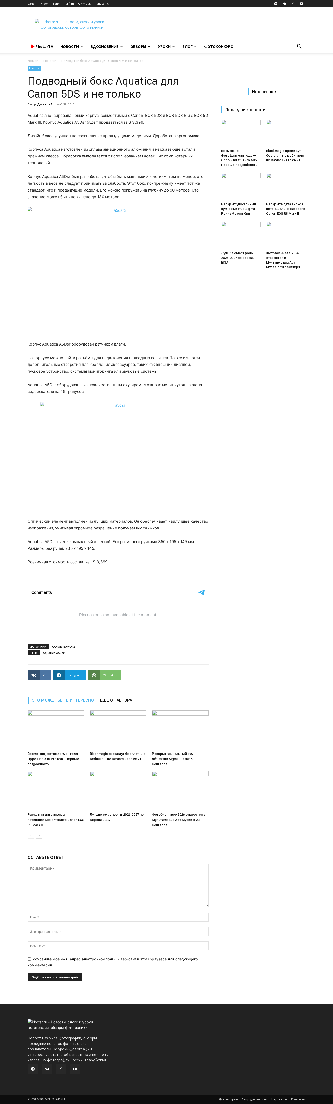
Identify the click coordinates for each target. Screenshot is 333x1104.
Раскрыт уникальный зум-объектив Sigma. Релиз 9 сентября (173, 759)
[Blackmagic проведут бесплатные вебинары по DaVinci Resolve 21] (118, 729)
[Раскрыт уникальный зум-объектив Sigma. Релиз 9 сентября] (180, 729)
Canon (32, 3)
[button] (299, 46)
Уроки (164, 46)
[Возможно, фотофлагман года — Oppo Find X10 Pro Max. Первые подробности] (56, 729)
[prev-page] (31, 835)
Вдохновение (105, 46)
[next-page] (39, 835)
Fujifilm (69, 3)
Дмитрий (45, 104)
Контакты (298, 1099)
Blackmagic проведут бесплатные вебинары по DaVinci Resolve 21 (285, 155)
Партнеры (279, 1099)
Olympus (84, 3)
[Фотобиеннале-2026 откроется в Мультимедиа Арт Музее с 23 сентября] (180, 790)
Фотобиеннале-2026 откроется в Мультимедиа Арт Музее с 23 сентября (179, 820)
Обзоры (138, 46)
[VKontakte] (284, 3)
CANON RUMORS (63, 646)
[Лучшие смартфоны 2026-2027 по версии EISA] (118, 790)
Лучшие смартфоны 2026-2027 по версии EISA (237, 257)
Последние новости (245, 109)
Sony (56, 3)
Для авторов (228, 1099)
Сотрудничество (254, 1099)
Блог (187, 46)
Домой (33, 61)
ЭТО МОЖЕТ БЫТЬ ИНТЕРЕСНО (63, 700)
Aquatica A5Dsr (54, 653)
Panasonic (102, 3)
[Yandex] (293, 3)
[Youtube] (301, 3)
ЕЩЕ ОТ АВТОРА (116, 700)
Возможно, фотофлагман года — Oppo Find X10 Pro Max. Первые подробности (54, 759)
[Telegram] (276, 3)
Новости (69, 46)
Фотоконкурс (218, 46)
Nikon (45, 3)
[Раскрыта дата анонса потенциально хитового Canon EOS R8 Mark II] (56, 790)
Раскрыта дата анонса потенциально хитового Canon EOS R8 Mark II (56, 820)
